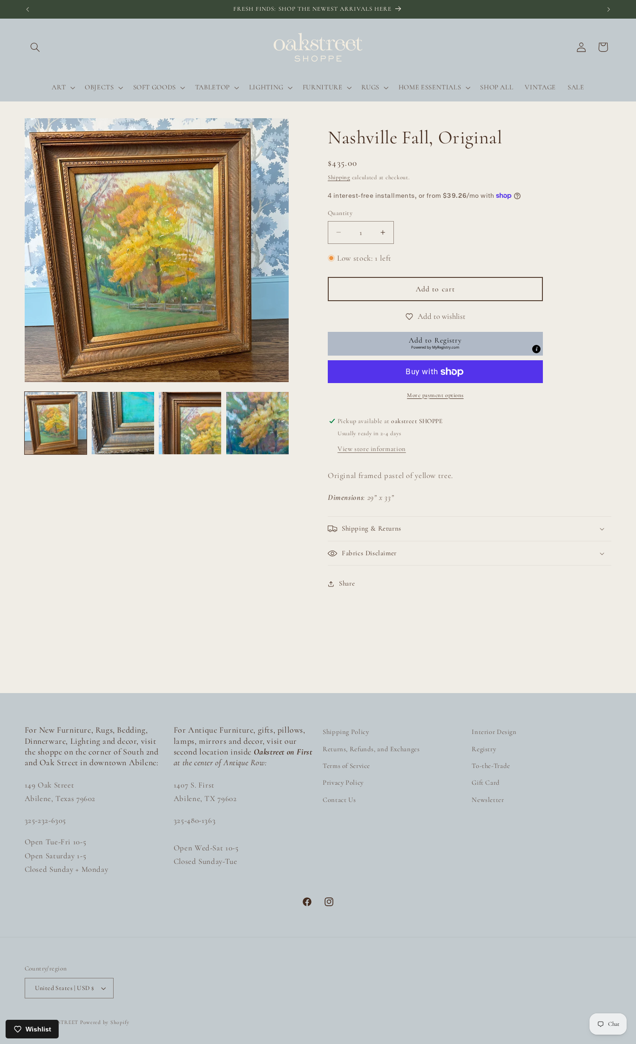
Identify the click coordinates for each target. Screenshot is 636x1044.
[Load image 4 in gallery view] (257, 423)
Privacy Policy (343, 782)
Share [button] (347, 583)
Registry (484, 749)
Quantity (340, 213)
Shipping (339, 177)
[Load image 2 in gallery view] (123, 423)
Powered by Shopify (104, 1022)
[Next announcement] (608, 9)
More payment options (435, 395)
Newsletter (488, 799)
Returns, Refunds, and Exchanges (371, 749)
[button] (35, 47)
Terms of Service (346, 765)
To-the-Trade (491, 765)
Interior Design (494, 731)
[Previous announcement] (27, 9)
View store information (372, 449)
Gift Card (486, 782)
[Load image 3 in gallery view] (190, 423)
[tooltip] (536, 349)
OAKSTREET (61, 1022)
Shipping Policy (346, 731)
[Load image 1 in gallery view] (56, 423)
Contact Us (339, 799)
